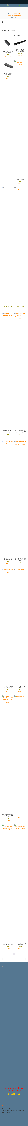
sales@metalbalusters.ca (14, 15)
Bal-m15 (20, 181)
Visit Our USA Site (14, 5)
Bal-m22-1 (8, 76)
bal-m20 (20, 815)
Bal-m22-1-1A (8, 54)
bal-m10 (8, 433)
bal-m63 (8, 817)
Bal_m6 (9, 307)
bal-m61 (20, 945)
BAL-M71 (7, 689)
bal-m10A (20, 433)
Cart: (14, 17)
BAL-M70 (20, 561)
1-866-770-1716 (17, 13)
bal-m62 (8, 945)
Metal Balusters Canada (14, 10)
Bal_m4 (21, 307)
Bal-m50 (20, 52)
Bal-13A (7, 561)
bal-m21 (20, 689)
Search (24, 959)
